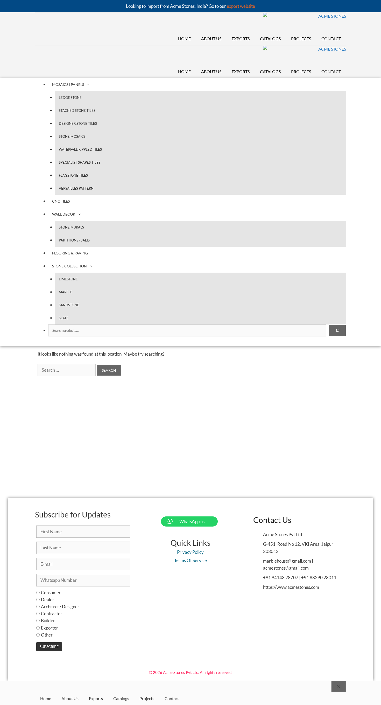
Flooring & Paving (70, 253)
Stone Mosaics (72, 136)
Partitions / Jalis (74, 240)
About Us (211, 38)
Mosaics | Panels (68, 84)
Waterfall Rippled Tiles (80, 149)
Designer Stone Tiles (78, 123)
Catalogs (270, 38)
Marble (65, 292)
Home (184, 38)
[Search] (337, 330)
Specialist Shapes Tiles (79, 162)
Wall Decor (63, 214)
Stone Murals (71, 227)
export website (241, 6)
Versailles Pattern (76, 188)
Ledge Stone (70, 97)
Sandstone (69, 305)
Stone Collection (69, 266)
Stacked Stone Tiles (77, 110)
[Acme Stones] (304, 22)
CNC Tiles (61, 201)
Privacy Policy (190, 552)
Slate (64, 318)
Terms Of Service (190, 560)
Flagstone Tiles (73, 175)
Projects (301, 38)
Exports (241, 38)
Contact (331, 38)
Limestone (68, 279)
